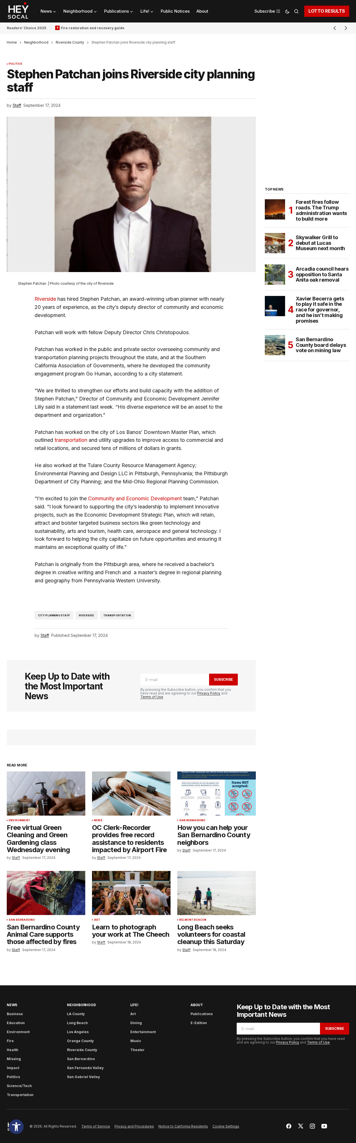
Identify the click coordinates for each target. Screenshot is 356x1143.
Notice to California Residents (183, 1126)
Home (12, 42)
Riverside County (70, 42)
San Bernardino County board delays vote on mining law (321, 345)
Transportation (20, 1095)
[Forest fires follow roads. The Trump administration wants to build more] (275, 209)
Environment (19, 820)
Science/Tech (19, 1086)
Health (12, 1050)
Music (135, 1041)
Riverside (45, 299)
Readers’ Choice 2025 (26, 28)
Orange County (80, 1041)
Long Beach (77, 1023)
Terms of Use (151, 697)
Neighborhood (36, 42)
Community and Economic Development (135, 498)
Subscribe (223, 679)
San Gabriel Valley (83, 1077)
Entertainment (143, 1032)
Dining (136, 1023)
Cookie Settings (225, 1126)
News (98, 820)
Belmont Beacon (193, 919)
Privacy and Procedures (134, 1126)
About (197, 1005)
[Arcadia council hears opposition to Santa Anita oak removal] (275, 274)
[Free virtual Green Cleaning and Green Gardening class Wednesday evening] (46, 793)
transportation (71, 440)
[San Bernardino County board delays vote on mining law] (275, 345)
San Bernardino (192, 820)
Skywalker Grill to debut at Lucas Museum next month (320, 243)
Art (97, 919)
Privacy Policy (208, 693)
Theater (137, 1050)
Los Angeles (78, 1032)
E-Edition (199, 1023)
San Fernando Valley (85, 1068)
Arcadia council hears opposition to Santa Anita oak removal (322, 274)
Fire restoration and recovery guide (92, 28)
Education (16, 1023)
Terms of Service (95, 1126)
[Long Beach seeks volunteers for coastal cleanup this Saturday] (216, 893)
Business (15, 1014)
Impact (13, 1068)
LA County (76, 1014)
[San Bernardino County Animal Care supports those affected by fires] (46, 893)
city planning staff (54, 615)
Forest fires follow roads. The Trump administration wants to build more (321, 210)
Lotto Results (326, 11)
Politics (15, 63)
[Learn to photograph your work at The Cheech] (131, 893)
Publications (202, 1014)
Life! (134, 1005)
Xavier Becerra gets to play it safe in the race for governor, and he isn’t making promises (320, 310)
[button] (16, 1126)
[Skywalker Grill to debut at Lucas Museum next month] (275, 243)
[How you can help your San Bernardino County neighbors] (216, 793)
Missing (14, 1059)
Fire (10, 1041)
